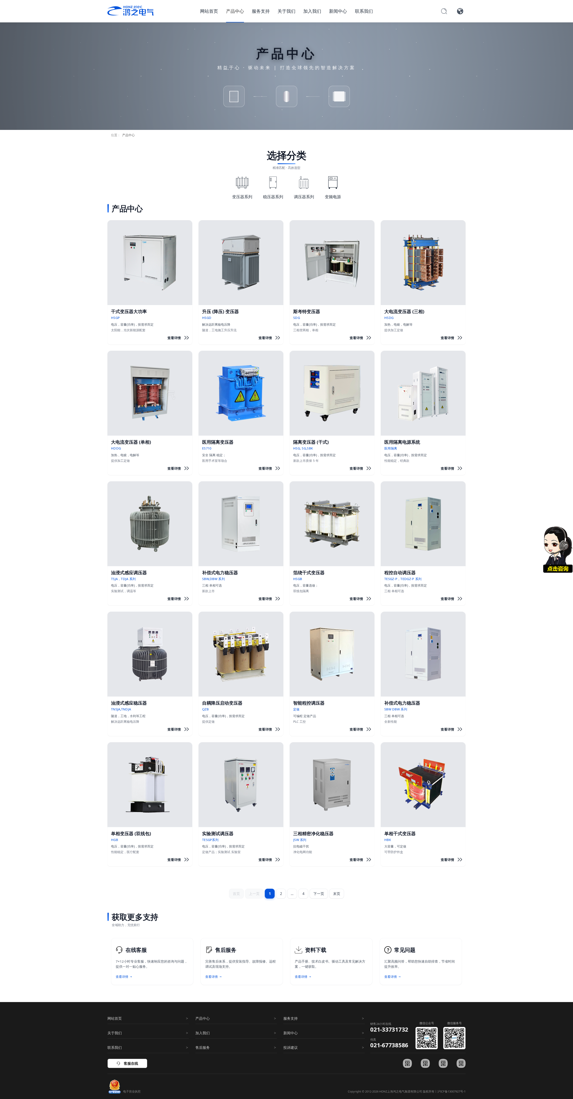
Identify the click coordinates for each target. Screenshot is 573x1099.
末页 (336, 893)
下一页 (318, 893)
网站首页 (209, 11)
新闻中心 (338, 11)
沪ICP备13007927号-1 (451, 1091)
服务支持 (261, 11)
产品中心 (235, 11)
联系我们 (364, 11)
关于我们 (286, 11)
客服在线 (127, 1063)
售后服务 (202, 1047)
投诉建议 (290, 1047)
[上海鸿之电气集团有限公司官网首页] (130, 10)
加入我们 (312, 11)
